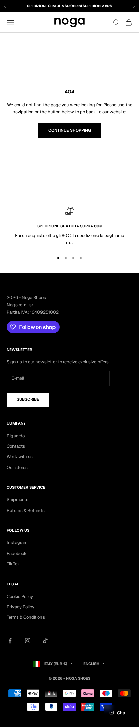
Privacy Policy (20, 607)
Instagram (17, 543)
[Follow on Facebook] (10, 640)
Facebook (17, 553)
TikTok (13, 564)
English (91, 663)
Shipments (17, 499)
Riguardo (16, 436)
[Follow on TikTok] (45, 640)
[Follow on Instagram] (27, 640)
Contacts (16, 446)
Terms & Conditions (26, 617)
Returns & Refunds (26, 510)
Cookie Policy (20, 596)
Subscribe (28, 399)
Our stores (17, 467)
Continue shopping (69, 130)
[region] (69, 226)
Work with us (20, 456)
